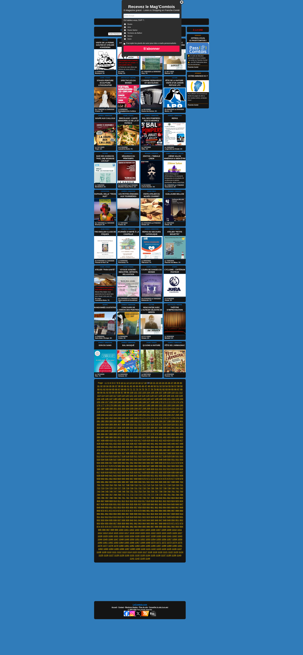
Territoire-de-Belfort (134, 33)
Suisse (129, 36)
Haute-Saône (132, 30)
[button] (152, 49)
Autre (129, 39)
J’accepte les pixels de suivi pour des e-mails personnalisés (151, 43)
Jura (129, 27)
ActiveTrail (152, 56)
